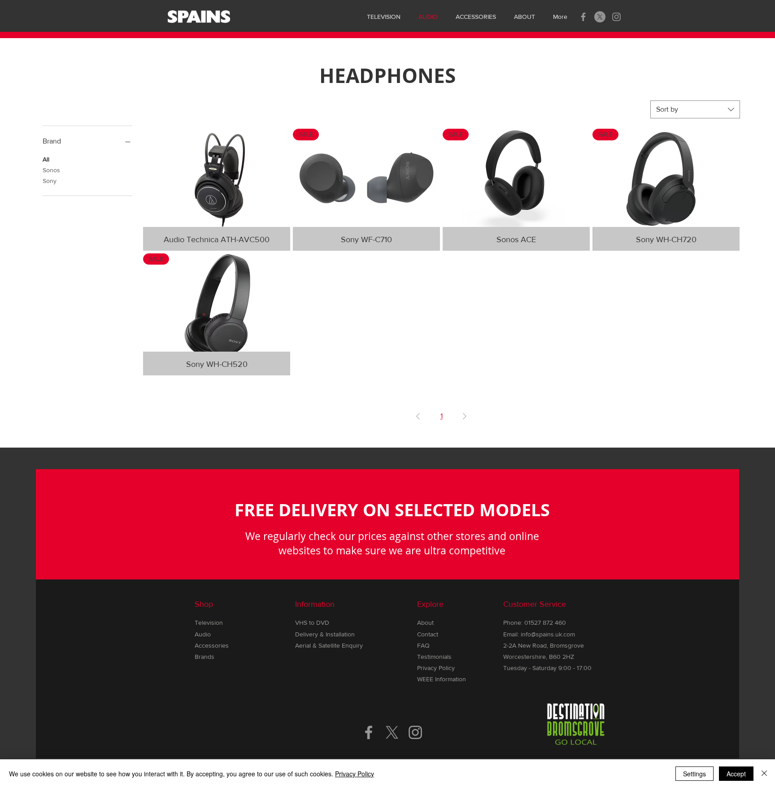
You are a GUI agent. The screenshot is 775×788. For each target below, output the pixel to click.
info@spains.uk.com (548, 634)
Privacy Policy (354, 773)
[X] (599, 16)
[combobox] (695, 109)
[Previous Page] (418, 416)
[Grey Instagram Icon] (616, 16)
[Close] (764, 773)
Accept (736, 773)
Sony (50, 180)
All (46, 159)
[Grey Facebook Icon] (583, 16)
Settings (694, 773)
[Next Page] (464, 416)
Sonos (51, 170)
